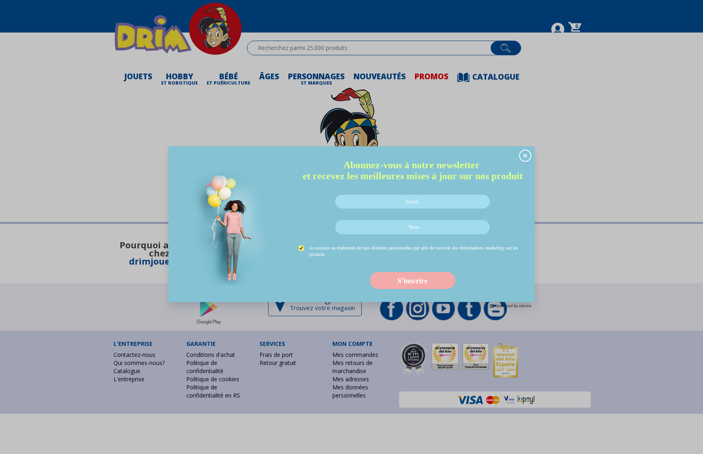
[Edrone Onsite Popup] (351, 227)
